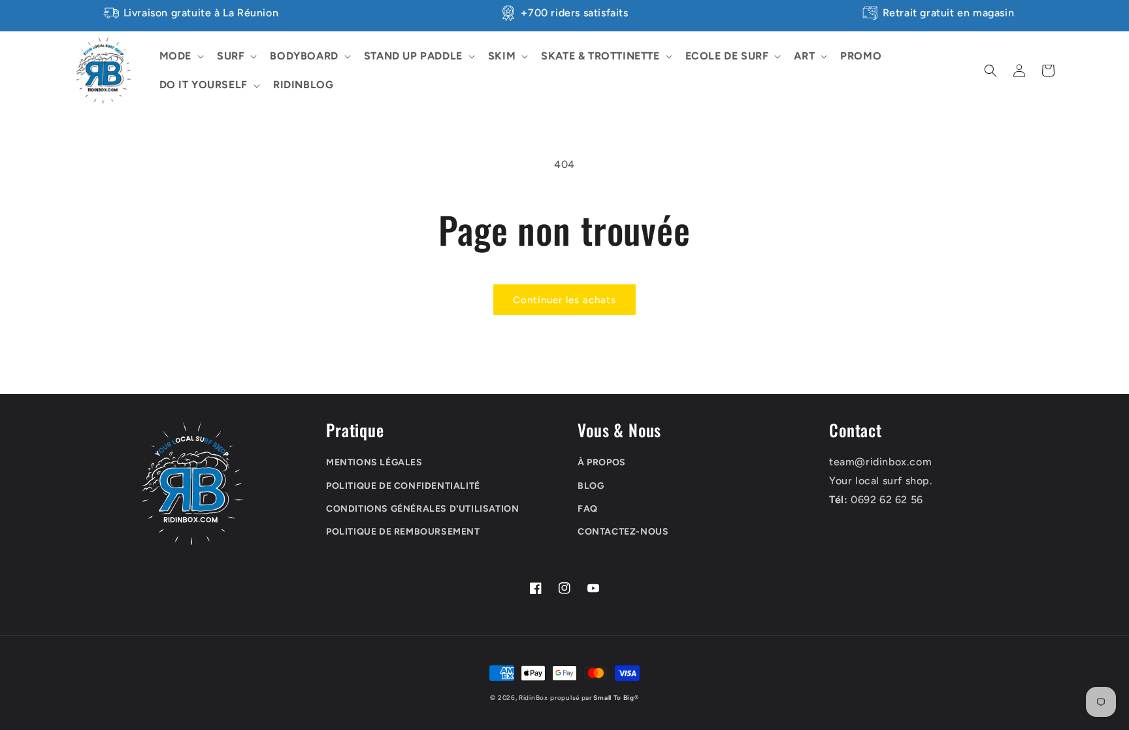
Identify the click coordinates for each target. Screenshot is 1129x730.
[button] (180, 56)
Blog (591, 485)
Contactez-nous (623, 531)
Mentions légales (374, 462)
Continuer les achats (564, 300)
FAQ (588, 508)
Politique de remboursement (403, 531)
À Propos (602, 462)
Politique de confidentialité (403, 485)
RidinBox (533, 697)
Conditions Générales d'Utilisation (422, 508)
